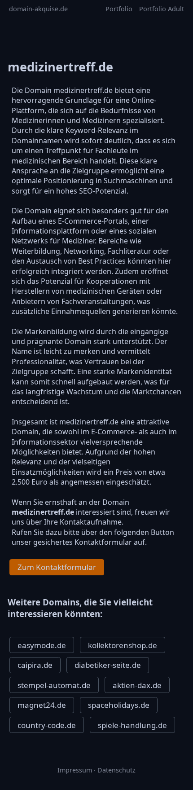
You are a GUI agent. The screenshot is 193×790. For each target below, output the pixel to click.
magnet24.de (42, 705)
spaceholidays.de (118, 705)
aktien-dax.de (137, 685)
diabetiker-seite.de (108, 665)
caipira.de (35, 665)
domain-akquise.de (38, 8)
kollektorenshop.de (122, 645)
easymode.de (42, 645)
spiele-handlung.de (132, 725)
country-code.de (47, 725)
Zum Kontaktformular (57, 567)
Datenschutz (116, 770)
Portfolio (118, 8)
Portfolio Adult (161, 8)
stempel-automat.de (54, 685)
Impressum (74, 770)
